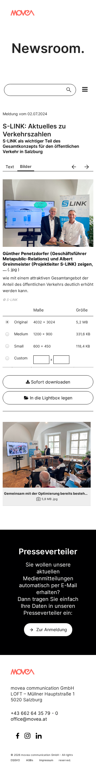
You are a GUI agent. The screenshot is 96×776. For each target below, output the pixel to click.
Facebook (17, 736)
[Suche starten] (70, 90)
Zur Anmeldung (51, 629)
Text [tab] (10, 166)
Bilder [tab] (25, 166)
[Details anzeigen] (47, 454)
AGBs (29, 760)
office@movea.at (29, 719)
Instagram (27, 736)
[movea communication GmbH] (22, 13)
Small (18, 346)
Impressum (46, 760)
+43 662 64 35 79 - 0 (34, 713)
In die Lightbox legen (50, 397)
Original (20, 322)
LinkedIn (39, 736)
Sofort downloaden (50, 382)
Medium (21, 334)
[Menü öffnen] (85, 89)
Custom (20, 358)
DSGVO (15, 760)
